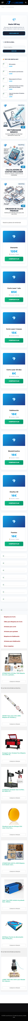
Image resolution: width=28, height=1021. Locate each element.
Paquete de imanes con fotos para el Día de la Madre (16, 86)
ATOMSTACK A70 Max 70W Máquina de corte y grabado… (13, 674)
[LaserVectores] (15, 2)
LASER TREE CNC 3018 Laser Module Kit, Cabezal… (13, 980)
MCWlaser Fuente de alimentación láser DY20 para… (12, 937)
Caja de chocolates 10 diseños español (16, 94)
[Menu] (3, 2)
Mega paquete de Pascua (15, 79)
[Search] (25, 2)
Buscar (14, 51)
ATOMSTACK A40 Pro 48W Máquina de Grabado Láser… (13, 863)
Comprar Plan (14, 259)
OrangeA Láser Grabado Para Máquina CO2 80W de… (14, 753)
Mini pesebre (12, 64)
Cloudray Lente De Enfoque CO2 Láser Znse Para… (12, 827)
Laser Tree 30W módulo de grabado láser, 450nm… (13, 901)
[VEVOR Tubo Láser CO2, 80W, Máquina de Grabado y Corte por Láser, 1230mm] (14, 704)
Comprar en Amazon (15, 681)
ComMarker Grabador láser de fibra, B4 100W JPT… (13, 790)
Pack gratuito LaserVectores (16, 71)
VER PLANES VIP (14, 33)
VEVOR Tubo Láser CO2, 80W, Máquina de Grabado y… (11, 716)
